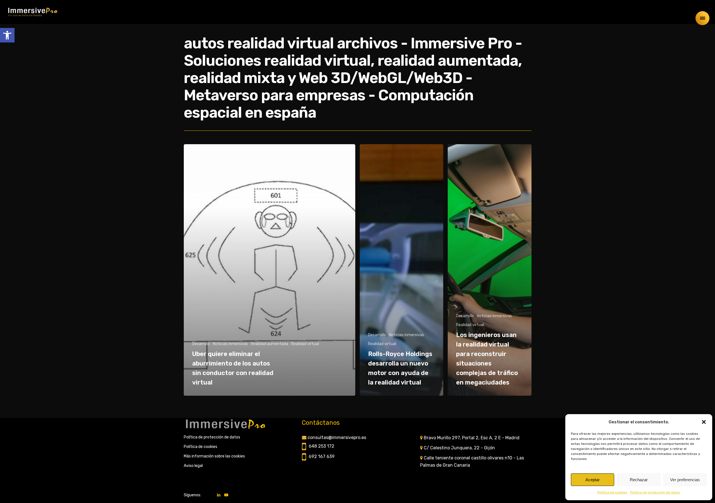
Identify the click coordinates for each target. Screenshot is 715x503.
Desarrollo (201, 343)
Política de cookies (612, 492)
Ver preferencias (685, 479)
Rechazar (639, 479)
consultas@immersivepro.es (337, 437)
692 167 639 (322, 456)
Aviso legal (193, 465)
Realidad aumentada (269, 343)
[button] (7, 35)
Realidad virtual (305, 343)
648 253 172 (321, 446)
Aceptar (592, 479)
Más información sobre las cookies (214, 456)
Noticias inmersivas (230, 343)
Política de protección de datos (655, 492)
